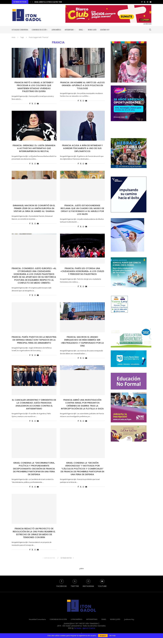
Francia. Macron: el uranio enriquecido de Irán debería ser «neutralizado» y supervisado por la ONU (82, 341)
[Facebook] (141, 2)
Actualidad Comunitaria (20, 29)
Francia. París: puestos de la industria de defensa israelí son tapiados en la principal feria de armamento (34, 339)
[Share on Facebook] (29, 103)
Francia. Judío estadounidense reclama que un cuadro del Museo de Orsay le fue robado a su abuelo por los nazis (82, 210)
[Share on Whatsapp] (35, 103)
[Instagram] (147, 2)
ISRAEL (81, 29)
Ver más (112, 635)
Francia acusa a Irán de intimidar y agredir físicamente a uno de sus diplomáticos (82, 148)
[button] (30, 2)
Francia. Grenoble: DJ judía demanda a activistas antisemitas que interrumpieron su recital (34, 148)
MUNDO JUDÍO (92, 29)
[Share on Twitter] (32, 103)
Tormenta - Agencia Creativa (84, 628)
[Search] (150, 29)
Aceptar (103, 635)
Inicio (13, 37)
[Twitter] (144, 2)
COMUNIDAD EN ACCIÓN (39, 29)
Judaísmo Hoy (104, 29)
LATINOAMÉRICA (56, 29)
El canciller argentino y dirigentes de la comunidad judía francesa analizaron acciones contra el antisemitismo (34, 404)
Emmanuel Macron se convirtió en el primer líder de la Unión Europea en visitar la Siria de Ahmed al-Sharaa (34, 208)
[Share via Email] (38, 103)
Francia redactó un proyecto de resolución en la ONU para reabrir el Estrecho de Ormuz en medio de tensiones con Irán (34, 533)
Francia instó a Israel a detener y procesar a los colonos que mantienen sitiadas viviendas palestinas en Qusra (34, 87)
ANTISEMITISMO (69, 29)
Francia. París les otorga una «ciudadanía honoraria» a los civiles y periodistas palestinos (82, 271)
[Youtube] (150, 2)
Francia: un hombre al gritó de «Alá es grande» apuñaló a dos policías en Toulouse (82, 85)
